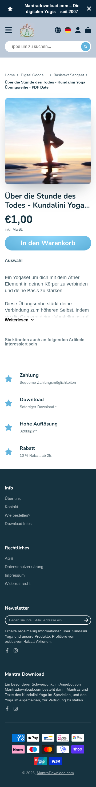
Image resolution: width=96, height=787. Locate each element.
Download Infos (18, 523)
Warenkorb (88, 30)
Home (10, 75)
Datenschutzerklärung (24, 566)
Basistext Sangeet (69, 75)
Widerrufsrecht (17, 583)
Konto (78, 30)
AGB (9, 558)
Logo (27, 30)
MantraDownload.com (55, 773)
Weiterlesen (17, 319)
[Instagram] (15, 650)
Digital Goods (32, 75)
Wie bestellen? (17, 515)
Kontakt (11, 506)
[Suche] (85, 46)
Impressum (15, 575)
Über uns (13, 498)
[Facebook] (7, 650)
